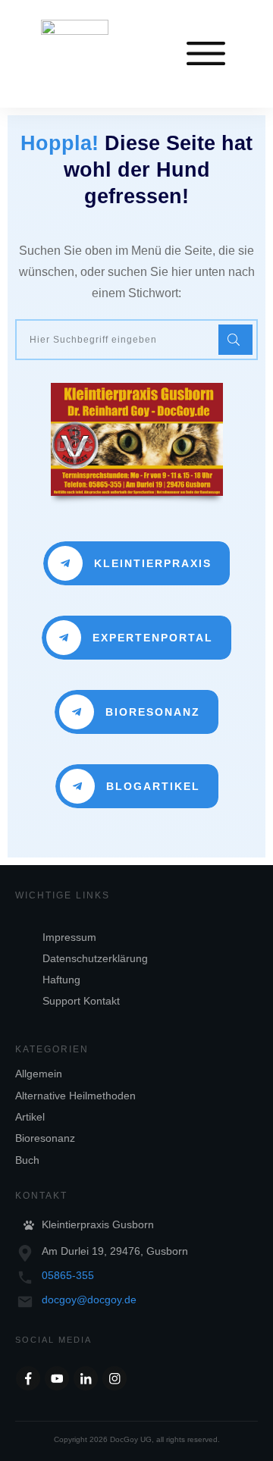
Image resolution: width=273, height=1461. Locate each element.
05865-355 (68, 1275)
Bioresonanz (45, 1138)
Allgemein (38, 1074)
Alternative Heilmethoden (75, 1095)
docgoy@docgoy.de (89, 1299)
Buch (27, 1160)
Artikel (30, 1117)
